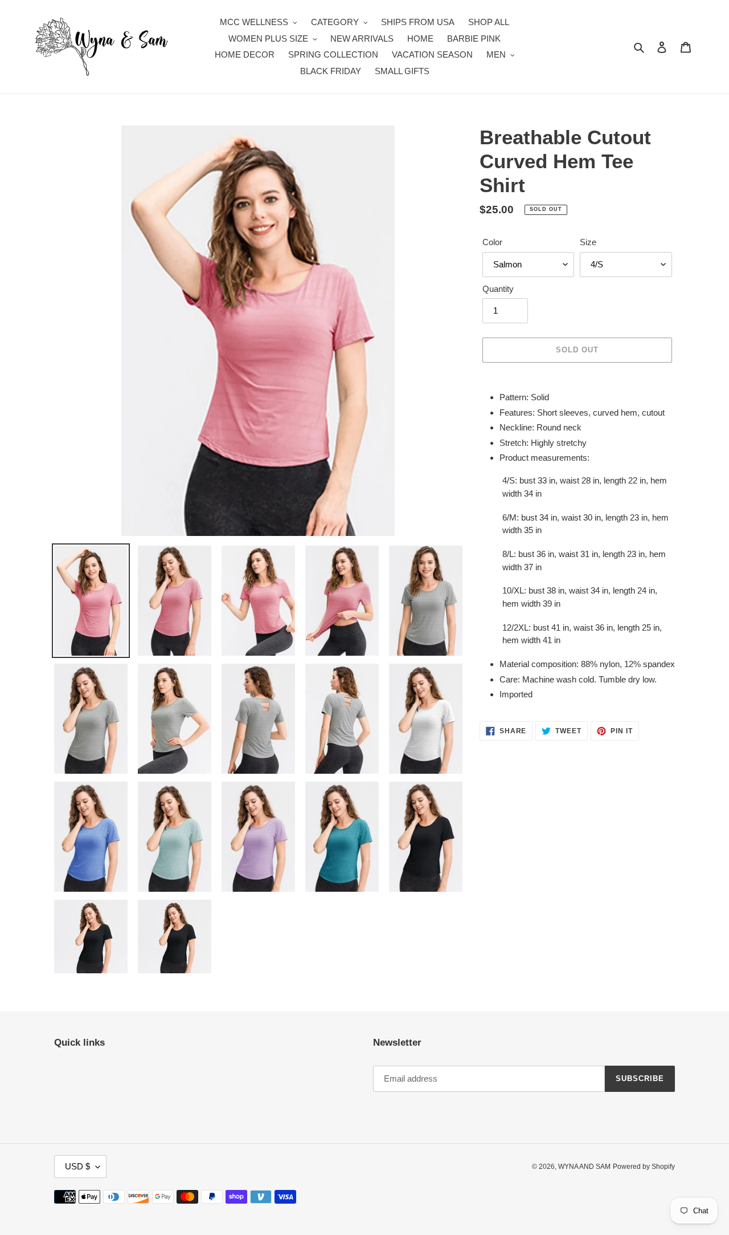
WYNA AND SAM (584, 1167)
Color (492, 242)
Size (588, 242)
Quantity (498, 289)
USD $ (77, 1166)
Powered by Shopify (644, 1167)
